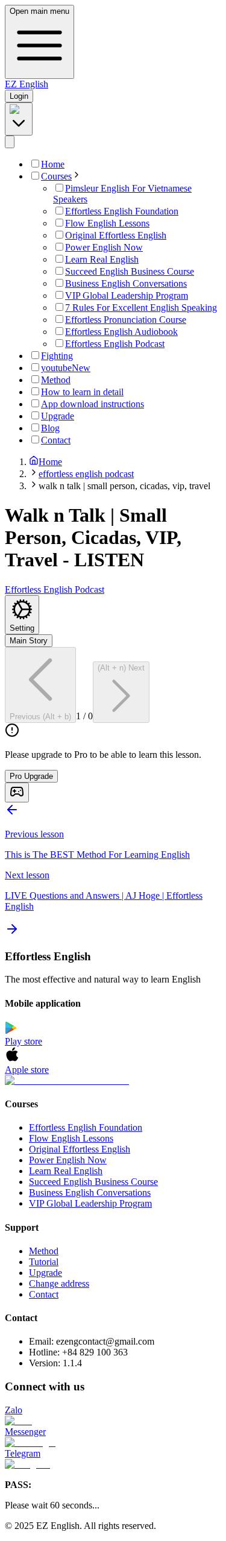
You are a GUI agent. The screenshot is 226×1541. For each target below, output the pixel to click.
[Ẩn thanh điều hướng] (9, 142)
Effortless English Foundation (85, 1127)
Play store (23, 1041)
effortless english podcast (86, 474)
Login (19, 96)
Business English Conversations (90, 1192)
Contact (43, 1294)
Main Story (29, 640)
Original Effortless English (79, 1149)
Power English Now (68, 1160)
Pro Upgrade (31, 776)
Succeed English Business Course (93, 1182)
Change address (59, 1283)
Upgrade (45, 1272)
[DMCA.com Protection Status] (113, 1080)
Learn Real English (65, 1171)
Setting (22, 628)
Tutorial (43, 1262)
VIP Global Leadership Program (90, 1203)
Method (43, 1251)
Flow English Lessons (71, 1138)
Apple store (27, 1069)
